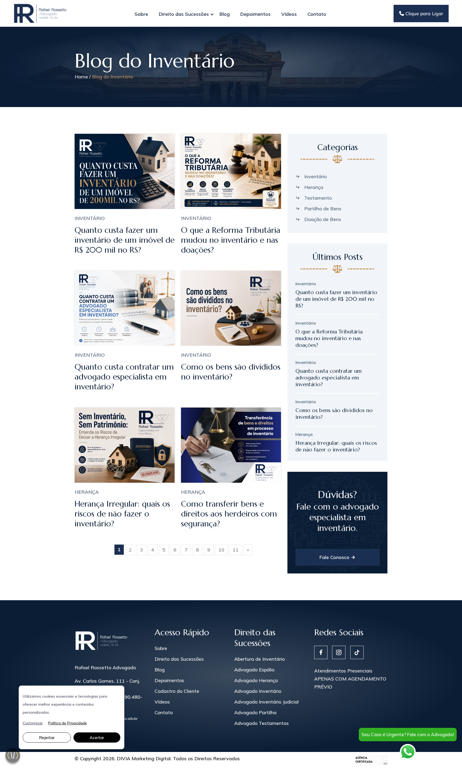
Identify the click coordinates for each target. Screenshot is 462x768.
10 (221, 550)
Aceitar (97, 737)
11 (235, 550)
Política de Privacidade (67, 723)
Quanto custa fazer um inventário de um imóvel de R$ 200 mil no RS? (125, 240)
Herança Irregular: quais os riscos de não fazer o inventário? (122, 514)
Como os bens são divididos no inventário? (230, 372)
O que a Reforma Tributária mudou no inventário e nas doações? (230, 240)
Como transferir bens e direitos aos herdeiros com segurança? (229, 514)
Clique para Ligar (423, 13)
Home (81, 77)
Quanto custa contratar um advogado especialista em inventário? (124, 376)
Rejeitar (47, 737)
